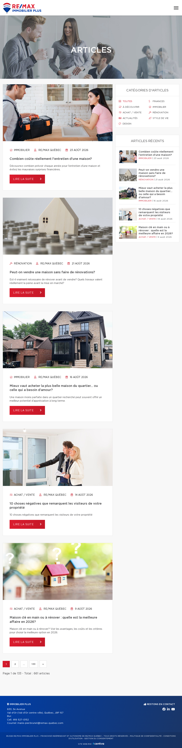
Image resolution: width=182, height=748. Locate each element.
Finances (158, 101)
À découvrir (130, 107)
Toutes (127, 101)
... (24, 664)
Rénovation (22, 263)
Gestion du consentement (98, 738)
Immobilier (21, 150)
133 (34, 664)
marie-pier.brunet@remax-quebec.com (40, 723)
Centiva (98, 743)
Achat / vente (24, 495)
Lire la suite (24, 179)
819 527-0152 (21, 720)
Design (126, 124)
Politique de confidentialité (146, 736)
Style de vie (160, 118)
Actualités (130, 118)
